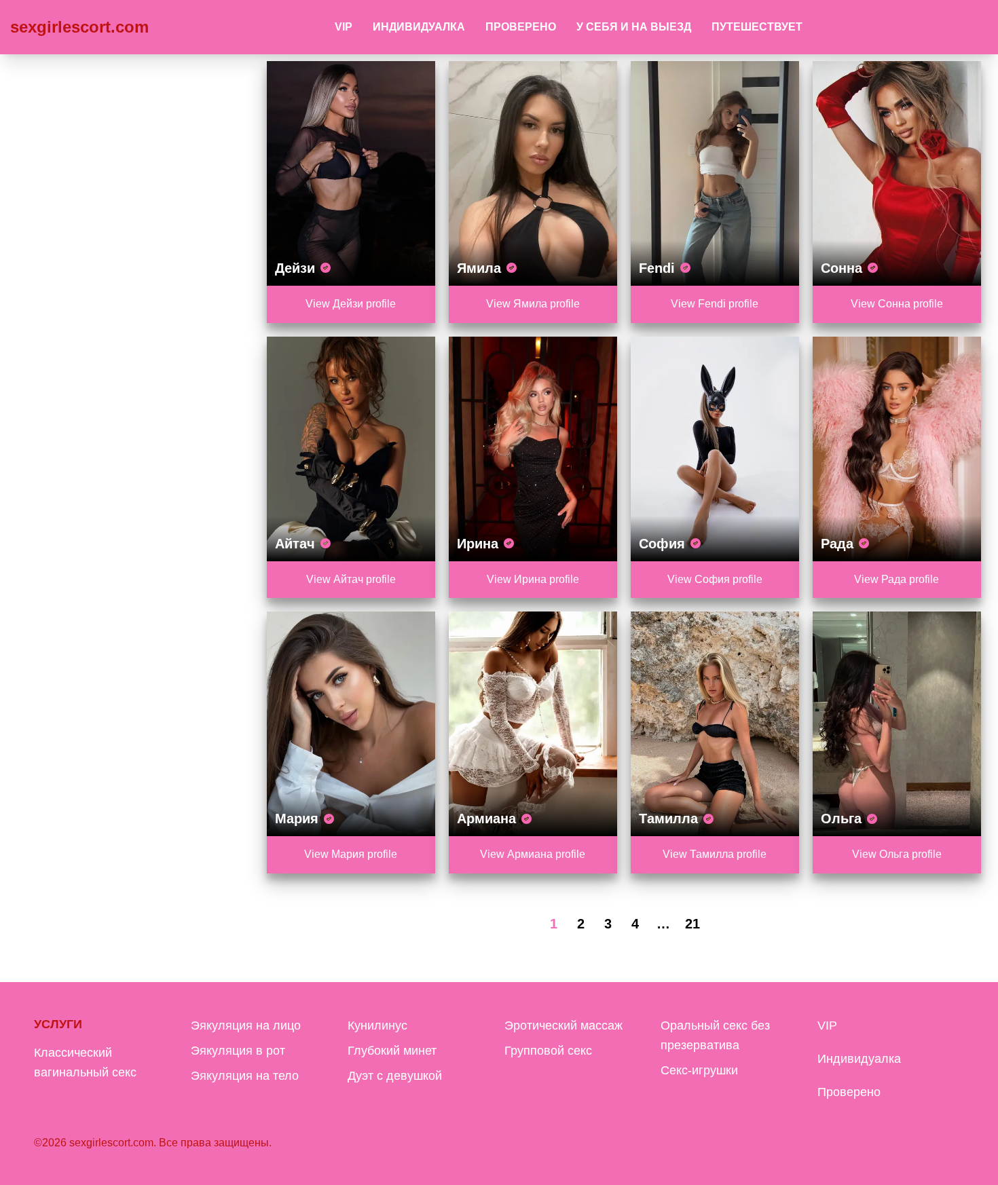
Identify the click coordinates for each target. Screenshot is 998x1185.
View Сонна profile (897, 303)
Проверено (520, 27)
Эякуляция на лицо (246, 1025)
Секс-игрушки (699, 1070)
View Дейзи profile (351, 303)
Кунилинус (377, 1025)
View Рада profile (896, 579)
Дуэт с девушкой (395, 1076)
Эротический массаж (563, 1025)
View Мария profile (350, 854)
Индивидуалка (419, 27)
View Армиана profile (532, 854)
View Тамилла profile (714, 854)
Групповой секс (548, 1050)
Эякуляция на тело (245, 1076)
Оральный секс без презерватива (715, 1035)
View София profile (714, 579)
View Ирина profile (533, 579)
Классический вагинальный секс (85, 1062)
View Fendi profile (714, 303)
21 (692, 923)
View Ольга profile (897, 854)
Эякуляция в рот (238, 1050)
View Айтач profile (351, 579)
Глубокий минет (392, 1050)
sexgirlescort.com (79, 27)
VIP (343, 27)
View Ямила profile (533, 303)
